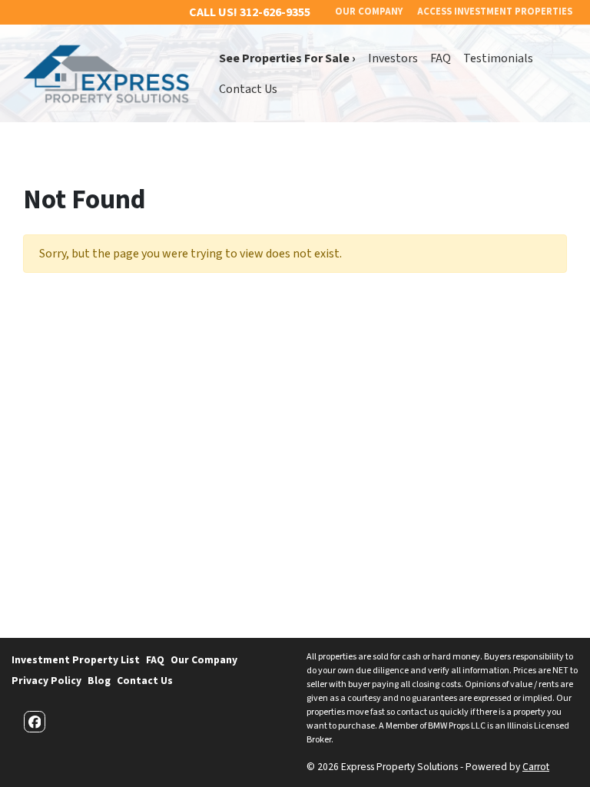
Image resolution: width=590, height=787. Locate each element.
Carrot (535, 766)
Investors (393, 58)
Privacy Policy (46, 680)
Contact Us (248, 89)
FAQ (440, 58)
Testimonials (498, 58)
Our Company (204, 660)
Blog (99, 680)
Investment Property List (76, 660)
